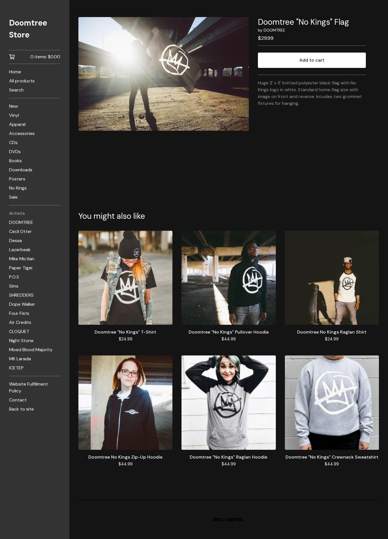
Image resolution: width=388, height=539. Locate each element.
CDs (13, 142)
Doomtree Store (28, 29)
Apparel (17, 124)
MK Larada (20, 359)
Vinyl (14, 115)
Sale (13, 197)
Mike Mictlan (21, 259)
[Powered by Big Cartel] (228, 519)
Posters (17, 179)
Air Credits (20, 322)
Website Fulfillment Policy (28, 387)
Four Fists (19, 313)
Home (15, 72)
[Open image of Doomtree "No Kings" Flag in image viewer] (163, 74)
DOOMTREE (21, 222)
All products (22, 81)
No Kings (18, 188)
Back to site (21, 409)
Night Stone (21, 341)
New (13, 106)
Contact (18, 400)
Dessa (15, 241)
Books (15, 161)
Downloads (20, 170)
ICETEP (16, 368)
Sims (13, 286)
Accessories (22, 133)
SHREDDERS (21, 295)
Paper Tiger (21, 268)
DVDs (15, 152)
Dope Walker (22, 304)
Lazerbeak (20, 250)
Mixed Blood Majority (31, 350)
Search (16, 90)
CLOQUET (19, 331)
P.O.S (14, 277)
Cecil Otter (20, 231)
